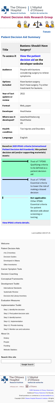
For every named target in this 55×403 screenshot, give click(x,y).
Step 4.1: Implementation (13, 321)
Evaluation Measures (10, 300)
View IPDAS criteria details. (16, 222)
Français (46, 32)
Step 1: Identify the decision (14, 309)
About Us (5, 333)
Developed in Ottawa (12, 261)
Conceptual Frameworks (12, 279)
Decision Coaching (9, 274)
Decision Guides (10, 257)
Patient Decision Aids (10, 248)
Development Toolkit (10, 284)
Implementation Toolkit (11, 305)
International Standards (13, 288)
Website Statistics (10, 350)
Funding (7, 346)
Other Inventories (10, 264)
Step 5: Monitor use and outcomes (17, 329)
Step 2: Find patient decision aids (16, 313)
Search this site (8, 357)
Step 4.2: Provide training (13, 325)
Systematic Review (11, 292)
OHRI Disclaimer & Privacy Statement (41, 390)
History (6, 338)
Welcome (5, 243)
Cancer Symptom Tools (11, 269)
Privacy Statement (40, 393)
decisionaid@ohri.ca (46, 395)
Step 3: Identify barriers (12, 317)
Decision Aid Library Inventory (15, 296)
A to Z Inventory (9, 253)
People (6, 342)
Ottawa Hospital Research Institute (36, 398)
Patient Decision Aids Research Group (27, 17)
